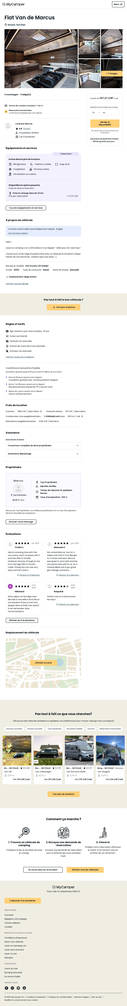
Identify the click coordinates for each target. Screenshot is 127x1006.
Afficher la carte (43, 662)
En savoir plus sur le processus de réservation (104, 131)
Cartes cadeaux (12, 922)
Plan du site (96, 997)
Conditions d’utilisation (36, 997)
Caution (10, 411)
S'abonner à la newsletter (23, 900)
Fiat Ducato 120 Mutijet (36, 265)
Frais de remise (54, 411)
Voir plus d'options (65, 307)
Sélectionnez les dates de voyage (104, 107)
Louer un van (10, 953)
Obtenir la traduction (29, 575)
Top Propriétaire (54, 729)
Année (9, 269)
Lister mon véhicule (13, 941)
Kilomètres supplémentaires (21, 421)
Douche (91, 729)
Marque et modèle (15, 265)
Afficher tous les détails (17, 283)
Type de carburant (32, 269)
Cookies (8, 926)
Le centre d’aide (12, 976)
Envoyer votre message (21, 521)
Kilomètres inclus (55, 416)
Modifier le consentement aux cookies (21, 1000)
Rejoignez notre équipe (15, 918)
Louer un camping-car (15, 945)
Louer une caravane (14, 949)
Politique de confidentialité (60, 997)
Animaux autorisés (14, 729)
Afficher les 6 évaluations (22, 620)
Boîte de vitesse (60, 269)
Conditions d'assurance (15, 937)
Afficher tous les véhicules (85, 869)
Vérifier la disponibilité (105, 123)
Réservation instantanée (110, 729)
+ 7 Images (111, 73)
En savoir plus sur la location (43, 869)
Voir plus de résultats (63, 794)
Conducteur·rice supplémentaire (23, 416)
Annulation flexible (74, 729)
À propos (8, 915)
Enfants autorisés (34, 729)
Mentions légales (81, 997)
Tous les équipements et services (26, 207)
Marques (8, 957)
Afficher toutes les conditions (20, 357)
